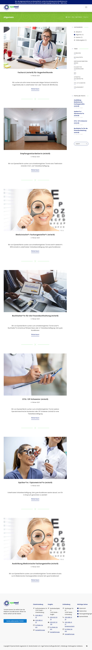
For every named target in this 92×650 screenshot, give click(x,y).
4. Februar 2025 (35, 75)
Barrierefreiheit (83, 616)
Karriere (78, 37)
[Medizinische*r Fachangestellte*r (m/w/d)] (35, 210)
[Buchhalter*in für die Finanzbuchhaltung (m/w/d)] (35, 291)
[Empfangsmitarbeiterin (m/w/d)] (35, 129)
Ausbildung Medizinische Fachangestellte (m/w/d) (35, 563)
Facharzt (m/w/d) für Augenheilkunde (35, 72)
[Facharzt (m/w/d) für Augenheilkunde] (35, 48)
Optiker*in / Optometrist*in (78, 78)
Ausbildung (77, 53)
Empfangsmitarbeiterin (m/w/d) (35, 153)
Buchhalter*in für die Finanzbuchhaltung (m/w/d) (35, 315)
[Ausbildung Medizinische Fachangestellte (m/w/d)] (35, 539)
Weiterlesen (35, 89)
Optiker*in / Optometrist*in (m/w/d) (35, 482)
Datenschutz (83, 611)
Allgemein (79, 34)
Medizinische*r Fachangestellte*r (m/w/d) (35, 234)
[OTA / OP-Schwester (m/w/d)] (35, 374)
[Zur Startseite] (11, 603)
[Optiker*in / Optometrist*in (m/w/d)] (35, 458)
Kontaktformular (40, 630)
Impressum (82, 608)
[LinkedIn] (86, 646)
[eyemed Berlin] (11, 7)
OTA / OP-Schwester (79, 83)
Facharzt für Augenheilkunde (79, 68)
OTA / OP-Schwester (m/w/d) (35, 399)
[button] (86, 7)
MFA (75, 73)
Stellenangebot (80, 40)
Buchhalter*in (78, 57)
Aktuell (78, 32)
